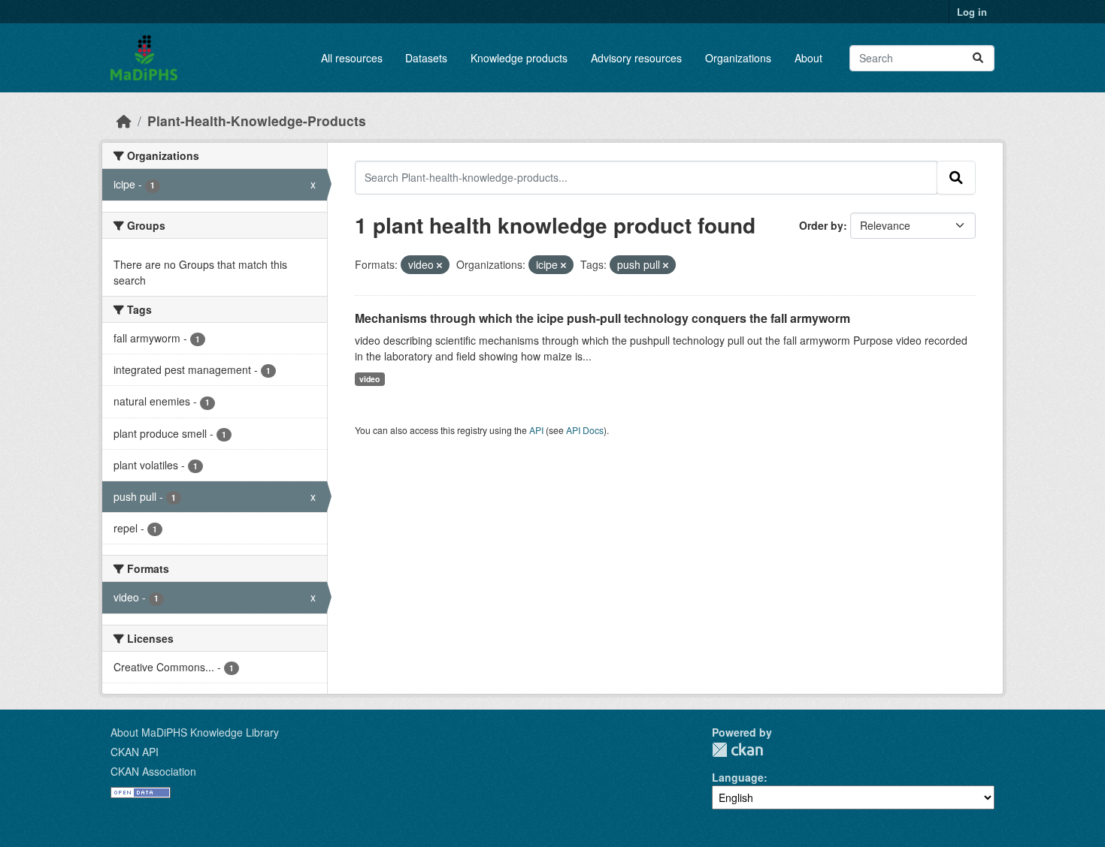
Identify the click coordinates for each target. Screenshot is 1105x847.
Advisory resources (636, 57)
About (808, 57)
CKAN (737, 750)
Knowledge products (519, 57)
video (369, 378)
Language (738, 777)
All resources (352, 57)
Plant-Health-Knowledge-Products (256, 120)
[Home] (124, 120)
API (536, 430)
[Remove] (439, 265)
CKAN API (134, 751)
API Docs (585, 430)
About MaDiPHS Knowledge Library (194, 732)
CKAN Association (153, 771)
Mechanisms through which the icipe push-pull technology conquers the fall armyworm (602, 318)
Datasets (426, 57)
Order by (821, 225)
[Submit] (978, 58)
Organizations (738, 57)
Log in (972, 12)
